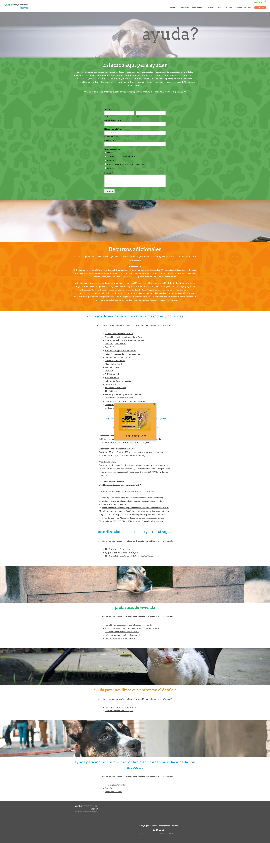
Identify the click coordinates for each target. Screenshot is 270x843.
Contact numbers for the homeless (121, 638)
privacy (176, 833)
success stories (225, 8)
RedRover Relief (112, 377)
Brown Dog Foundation (115, 344)
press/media (158, 833)
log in (260, 2)
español (238, 8)
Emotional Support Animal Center (120, 350)
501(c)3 (171, 833)
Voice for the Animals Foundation (120, 398)
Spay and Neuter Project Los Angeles (122, 552)
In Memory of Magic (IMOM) (118, 357)
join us (144, 833)
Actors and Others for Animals (119, 333)
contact (256, 2)
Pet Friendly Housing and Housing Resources (125, 401)
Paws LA (109, 788)
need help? (197, 8)
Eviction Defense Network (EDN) (119, 711)
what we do (184, 8)
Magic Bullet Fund (113, 364)
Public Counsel (112, 374)
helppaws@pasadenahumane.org (148, 521)
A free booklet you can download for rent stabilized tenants (132, 628)
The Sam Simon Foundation (117, 549)
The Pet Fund (111, 391)
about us (172, 8)
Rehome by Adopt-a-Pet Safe (118, 381)
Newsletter (165, 833)
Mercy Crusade (112, 367)
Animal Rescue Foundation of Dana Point (123, 337)
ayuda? (247, 8)
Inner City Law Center (115, 361)
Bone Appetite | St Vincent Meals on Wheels (125, 340)
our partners (150, 833)
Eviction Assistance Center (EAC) (120, 707)
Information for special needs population (123, 635)
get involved (210, 8)
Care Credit (110, 347)
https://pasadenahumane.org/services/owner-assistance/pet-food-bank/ (135, 508)
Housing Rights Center (115, 785)
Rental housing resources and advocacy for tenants (128, 625)
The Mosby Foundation (115, 388)
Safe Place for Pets (113, 384)
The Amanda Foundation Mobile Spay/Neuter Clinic (129, 556)
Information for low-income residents (122, 632)
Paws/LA (109, 371)
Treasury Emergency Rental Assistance (123, 394)
